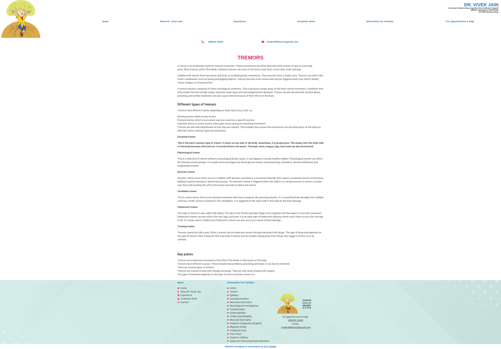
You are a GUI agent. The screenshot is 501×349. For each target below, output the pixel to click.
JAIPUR (306, 300)
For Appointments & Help (460, 21)
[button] (380, 21)
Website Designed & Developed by (250, 346)
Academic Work (306, 21)
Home (105, 21)
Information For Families (379, 21)
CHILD (306, 303)
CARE (307, 307)
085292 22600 (215, 41)
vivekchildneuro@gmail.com (282, 41)
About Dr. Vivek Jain (171, 21)
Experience (240, 21)
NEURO (307, 305)
